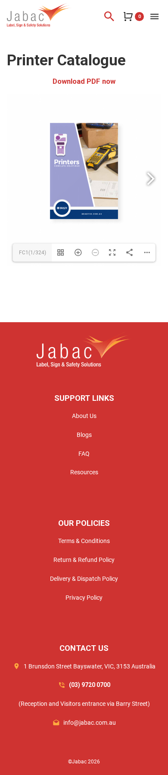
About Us (84, 415)
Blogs (84, 434)
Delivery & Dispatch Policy (84, 578)
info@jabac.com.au (89, 722)
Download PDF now (84, 81)
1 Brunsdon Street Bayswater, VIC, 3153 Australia (90, 666)
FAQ (84, 453)
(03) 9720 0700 (89, 684)
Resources (84, 472)
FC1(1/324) (32, 253)
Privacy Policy (84, 597)
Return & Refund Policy (84, 559)
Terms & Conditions (84, 540)
